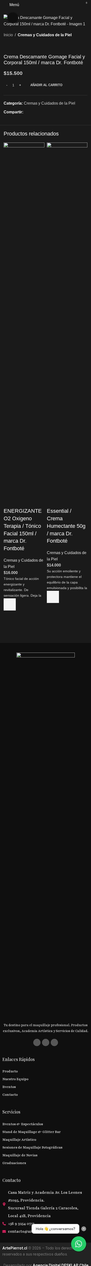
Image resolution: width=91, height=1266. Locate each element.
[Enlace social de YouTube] (54, 1042)
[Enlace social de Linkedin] (38, 112)
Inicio (8, 35)
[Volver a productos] (12, 46)
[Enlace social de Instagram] (45, 1042)
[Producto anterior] (6, 46)
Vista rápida (10, 617)
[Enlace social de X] (32, 112)
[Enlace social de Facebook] (26, 112)
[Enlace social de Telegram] (49, 112)
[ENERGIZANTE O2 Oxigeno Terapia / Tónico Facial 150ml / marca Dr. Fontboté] (24, 325)
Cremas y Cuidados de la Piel (45, 35)
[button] (10, 604)
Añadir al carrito (46, 85)
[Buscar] (75, 5)
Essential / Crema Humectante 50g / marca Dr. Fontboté (66, 526)
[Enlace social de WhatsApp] (44, 112)
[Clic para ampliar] (12, 17)
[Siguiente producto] (18, 46)
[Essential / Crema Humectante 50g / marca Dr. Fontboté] (67, 325)
